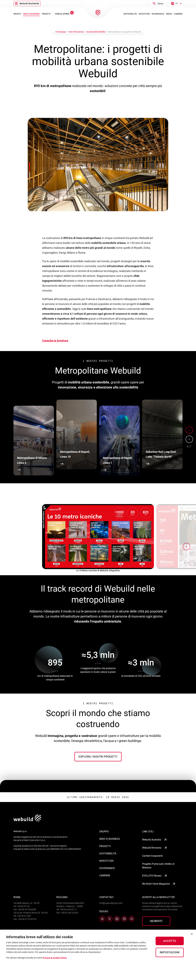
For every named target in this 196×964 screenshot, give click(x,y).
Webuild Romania (151, 847)
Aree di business (109, 838)
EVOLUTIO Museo (151, 875)
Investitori (106, 860)
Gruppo (104, 831)
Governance (107, 868)
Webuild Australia (151, 839)
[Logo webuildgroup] (27, 821)
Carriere (104, 875)
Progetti (105, 846)
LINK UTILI (148, 831)
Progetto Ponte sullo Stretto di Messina (158, 865)
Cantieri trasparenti (152, 855)
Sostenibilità (107, 853)
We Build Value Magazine (156, 883)
